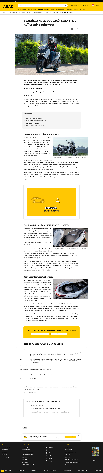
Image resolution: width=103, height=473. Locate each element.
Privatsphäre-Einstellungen (50, 470)
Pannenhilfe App (6, 447)
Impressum (21, 470)
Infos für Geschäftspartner (71, 459)
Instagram (50, 452)
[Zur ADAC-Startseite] (8, 6)
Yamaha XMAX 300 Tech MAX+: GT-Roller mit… (63, 12)
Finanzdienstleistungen (27, 452)
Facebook (50, 447)
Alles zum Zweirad (25, 12)
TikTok (49, 455)
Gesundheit (71, 1)
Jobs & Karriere (68, 447)
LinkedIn (50, 458)
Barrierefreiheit (97, 470)
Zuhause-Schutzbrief (37, 1)
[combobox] (43, 5)
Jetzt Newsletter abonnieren (58, 334)
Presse (66, 464)
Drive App (4, 452)
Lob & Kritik (67, 454)
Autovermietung (26, 449)
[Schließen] (78, 436)
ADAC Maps (24, 459)
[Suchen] (65, 5)
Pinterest (50, 461)
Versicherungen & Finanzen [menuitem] (58, 9)
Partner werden (68, 449)
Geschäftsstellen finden (70, 452)
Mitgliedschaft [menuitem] (22, 9)
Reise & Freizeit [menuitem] (32, 9)
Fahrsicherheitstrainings (27, 454)
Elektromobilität (47, 1)
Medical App (5, 449)
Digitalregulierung (67, 470)
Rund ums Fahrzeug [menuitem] (43, 9)
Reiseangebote (25, 462)
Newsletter (67, 457)
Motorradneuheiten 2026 (38, 405)
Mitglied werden (17, 1)
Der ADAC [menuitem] (82, 9)
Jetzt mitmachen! (70, 437)
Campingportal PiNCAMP (28, 464)
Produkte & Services (26, 444)
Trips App (4, 454)
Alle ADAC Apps (5, 457)
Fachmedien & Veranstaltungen (72, 462)
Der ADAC (67, 444)
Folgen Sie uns (48, 444)
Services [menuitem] (69, 9)
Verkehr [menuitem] (75, 9)
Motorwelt (94, 444)
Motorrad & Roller (38, 12)
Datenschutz (34, 470)
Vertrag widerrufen (82, 470)
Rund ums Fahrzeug (13, 12)
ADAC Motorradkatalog (32, 389)
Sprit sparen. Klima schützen (60, 1)
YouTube (50, 450)
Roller (47, 12)
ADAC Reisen (26, 1)
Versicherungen (25, 447)
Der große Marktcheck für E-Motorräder (48, 408)
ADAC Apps (4, 444)
